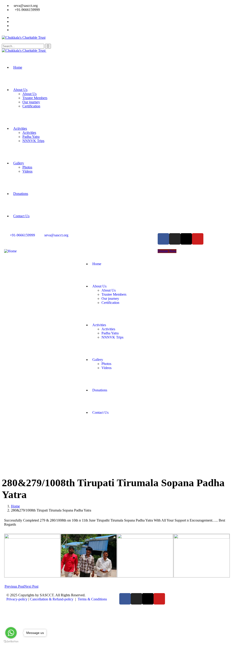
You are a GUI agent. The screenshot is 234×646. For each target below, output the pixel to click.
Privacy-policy (16, 599)
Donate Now (167, 251)
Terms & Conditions (92, 599)
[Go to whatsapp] (11, 632)
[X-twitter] (186, 239)
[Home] (10, 251)
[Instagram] (175, 239)
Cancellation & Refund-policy (51, 599)
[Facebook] (163, 239)
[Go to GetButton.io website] (11, 641)
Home (15, 506)
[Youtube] (197, 239)
